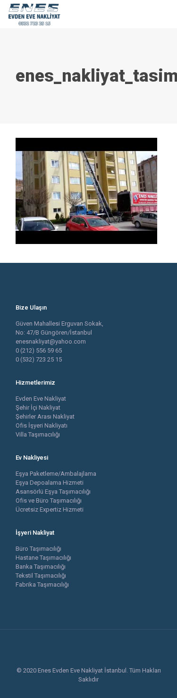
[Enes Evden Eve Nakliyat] (34, 14)
